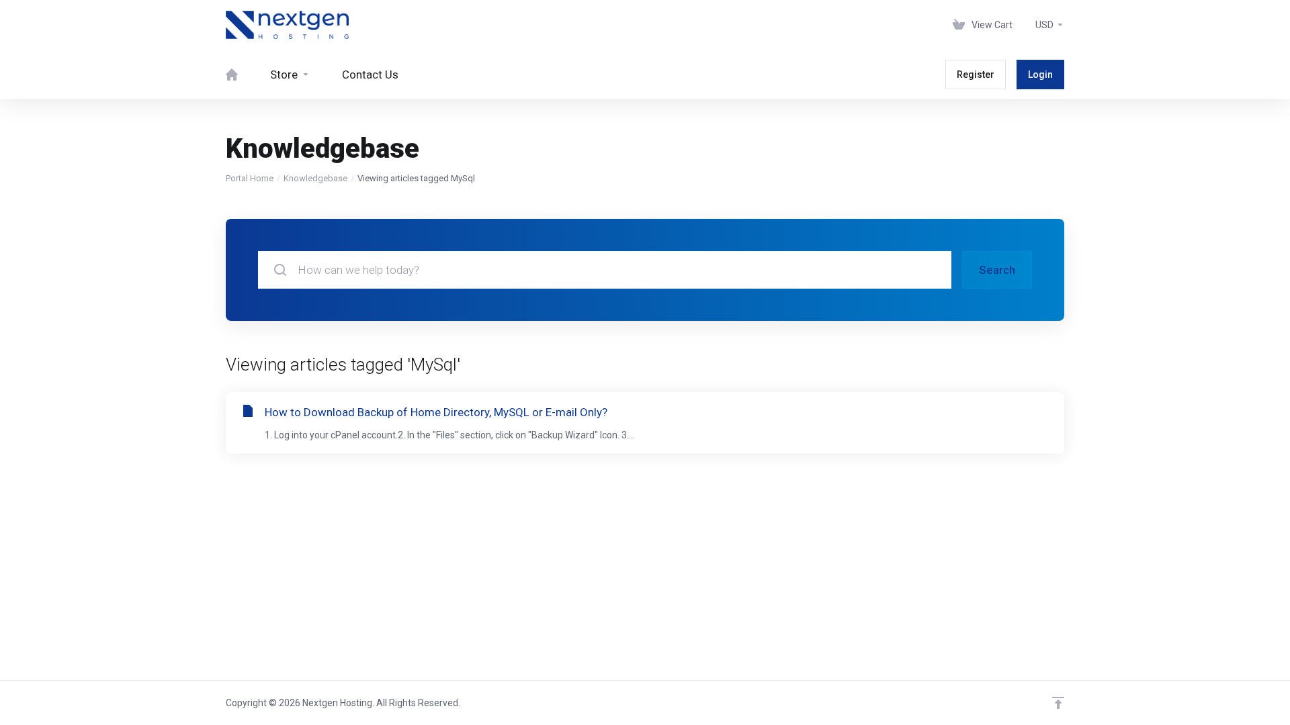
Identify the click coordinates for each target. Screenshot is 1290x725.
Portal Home (249, 178)
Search (997, 270)
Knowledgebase (315, 178)
